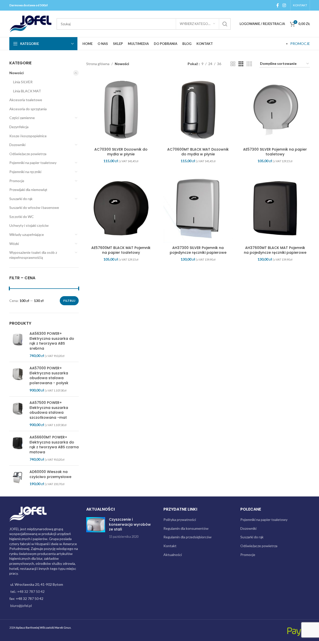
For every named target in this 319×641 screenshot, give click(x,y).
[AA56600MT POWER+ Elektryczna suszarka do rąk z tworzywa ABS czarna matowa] (17, 448)
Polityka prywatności (179, 519)
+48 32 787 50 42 (31, 591)
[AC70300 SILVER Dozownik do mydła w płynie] (121, 110)
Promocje (16, 181)
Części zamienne (22, 118)
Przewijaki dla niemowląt (28, 189)
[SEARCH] (225, 24)
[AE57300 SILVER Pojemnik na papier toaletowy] (275, 110)
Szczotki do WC (21, 216)
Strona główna (97, 64)
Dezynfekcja (18, 127)
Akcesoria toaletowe (25, 100)
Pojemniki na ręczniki (25, 172)
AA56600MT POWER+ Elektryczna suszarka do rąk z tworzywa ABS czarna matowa (54, 445)
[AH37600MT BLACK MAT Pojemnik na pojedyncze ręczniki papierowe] (275, 208)
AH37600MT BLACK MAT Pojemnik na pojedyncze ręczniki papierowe (275, 250)
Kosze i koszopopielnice (28, 136)
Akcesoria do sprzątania (28, 109)
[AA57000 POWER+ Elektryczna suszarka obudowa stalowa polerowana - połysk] (17, 379)
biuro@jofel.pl (21, 605)
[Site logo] (30, 23)
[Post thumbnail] (95, 528)
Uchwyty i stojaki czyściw (29, 225)
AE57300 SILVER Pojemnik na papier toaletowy (275, 152)
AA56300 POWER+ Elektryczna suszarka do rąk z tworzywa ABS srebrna (52, 341)
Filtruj (69, 300)
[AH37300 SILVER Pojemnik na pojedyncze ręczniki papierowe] (198, 208)
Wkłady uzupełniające (26, 234)
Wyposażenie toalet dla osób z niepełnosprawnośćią (33, 255)
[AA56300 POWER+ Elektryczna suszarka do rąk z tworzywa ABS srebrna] (17, 344)
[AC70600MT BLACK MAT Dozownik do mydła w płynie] (198, 110)
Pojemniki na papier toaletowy (32, 162)
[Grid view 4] (249, 64)
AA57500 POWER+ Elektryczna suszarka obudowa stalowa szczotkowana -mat (49, 410)
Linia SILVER (23, 82)
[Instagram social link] (284, 5)
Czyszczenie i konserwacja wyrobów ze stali (130, 524)
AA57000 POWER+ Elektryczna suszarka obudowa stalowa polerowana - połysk (49, 375)
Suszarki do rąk (21, 199)
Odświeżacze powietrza (27, 154)
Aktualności (172, 554)
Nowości (16, 73)
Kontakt (170, 546)
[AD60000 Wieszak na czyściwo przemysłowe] (17, 477)
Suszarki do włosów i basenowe (34, 207)
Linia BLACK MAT (27, 91)
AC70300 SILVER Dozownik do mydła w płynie (121, 152)
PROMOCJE (300, 43)
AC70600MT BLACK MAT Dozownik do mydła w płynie (198, 152)
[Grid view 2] (232, 64)
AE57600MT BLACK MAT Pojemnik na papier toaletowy (121, 250)
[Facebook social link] (278, 5)
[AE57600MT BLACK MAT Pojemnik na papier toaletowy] (121, 208)
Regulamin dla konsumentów (186, 528)
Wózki (14, 243)
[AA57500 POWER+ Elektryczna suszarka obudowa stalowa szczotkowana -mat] (17, 413)
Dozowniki (17, 145)
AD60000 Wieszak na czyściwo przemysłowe (50, 474)
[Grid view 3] (241, 64)
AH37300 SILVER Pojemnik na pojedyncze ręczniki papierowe (198, 250)
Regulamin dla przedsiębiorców (187, 537)
